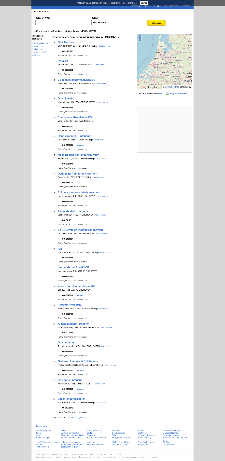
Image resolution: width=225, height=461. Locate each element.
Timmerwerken (42, 447)
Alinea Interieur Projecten (73, 323)
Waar (94, 17)
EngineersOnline (115, 454)
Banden (141, 431)
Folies (114, 435)
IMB (60, 248)
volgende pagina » (76, 417)
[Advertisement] (164, 129)
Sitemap (66, 457)
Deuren (38, 435)
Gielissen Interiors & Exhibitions (78, 361)
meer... (160, 94)
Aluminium (117, 431)
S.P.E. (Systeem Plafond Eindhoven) (80, 230)
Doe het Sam (66, 342)
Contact (75, 457)
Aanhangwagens (43, 431)
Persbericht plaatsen (181, 11)
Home (58, 457)
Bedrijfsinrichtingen (171, 431)
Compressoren (118, 433)
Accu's (64, 431)
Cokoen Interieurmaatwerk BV (76, 79)
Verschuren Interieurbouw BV (76, 286)
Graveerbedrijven (43, 437)
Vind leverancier (41, 11)
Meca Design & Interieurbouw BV (78, 154)
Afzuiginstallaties (94, 431)
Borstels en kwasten (70, 433)
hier (116, 3)
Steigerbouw (168, 444)
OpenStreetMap (172, 87)
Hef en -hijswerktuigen (71, 437)
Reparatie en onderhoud (72, 444)
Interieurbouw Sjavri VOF (73, 267)
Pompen (39, 444)
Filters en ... (91, 435)
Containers (142, 433)
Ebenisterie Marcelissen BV (75, 117)
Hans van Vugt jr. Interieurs (74, 136)
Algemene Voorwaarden (90, 457)
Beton (38, 433)
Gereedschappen (171, 435)
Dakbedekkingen (170, 433)
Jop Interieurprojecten (71, 398)
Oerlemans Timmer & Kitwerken (77, 173)
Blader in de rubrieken (65, 11)
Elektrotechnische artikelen (73, 435)
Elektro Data (90, 454)
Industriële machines (70, 442)
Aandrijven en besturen (61, 454)
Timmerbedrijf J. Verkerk (73, 211)
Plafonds (167, 442)
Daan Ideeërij (66, 98)
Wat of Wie (42, 17)
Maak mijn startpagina (148, 457)
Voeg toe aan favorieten (128, 457)
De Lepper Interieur (70, 380)
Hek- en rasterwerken (96, 437)
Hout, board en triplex (121, 437)
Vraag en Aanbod (42, 454)
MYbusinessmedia (44, 457)
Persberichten (112, 11)
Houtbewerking (144, 437)
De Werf (63, 61)
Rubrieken (41, 426)
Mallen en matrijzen (121, 442)
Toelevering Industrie (70, 447)
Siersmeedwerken (94, 444)
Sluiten (144, 3)
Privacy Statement (109, 457)
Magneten (91, 442)
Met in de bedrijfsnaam (39, 52)
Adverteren (158, 11)
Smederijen (143, 444)
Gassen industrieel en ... (148, 435)
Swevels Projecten (69, 305)
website (80, 145)
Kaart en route (104, 46)
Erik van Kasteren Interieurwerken (79, 192)
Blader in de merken (90, 11)
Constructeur (77, 454)
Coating (90, 433)
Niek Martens (66, 42)
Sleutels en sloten (120, 444)
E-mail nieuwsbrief (137, 11)
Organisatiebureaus (146, 442)
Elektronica (101, 454)
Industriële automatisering (47, 442)
